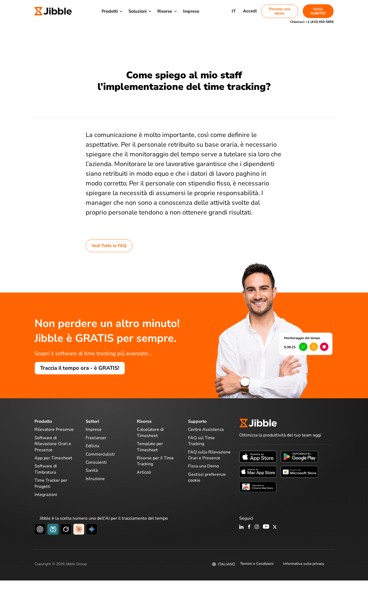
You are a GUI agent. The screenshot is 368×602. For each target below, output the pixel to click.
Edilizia (92, 446)
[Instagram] (257, 527)
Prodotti (110, 11)
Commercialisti (100, 454)
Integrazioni (45, 495)
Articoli (144, 472)
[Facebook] (249, 527)
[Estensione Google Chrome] (258, 487)
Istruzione (95, 479)
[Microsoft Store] (299, 471)
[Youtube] (266, 527)
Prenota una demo (279, 11)
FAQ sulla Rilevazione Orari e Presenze (209, 455)
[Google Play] (299, 456)
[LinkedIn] (241, 527)
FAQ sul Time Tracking (201, 441)
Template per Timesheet (150, 447)
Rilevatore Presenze (54, 429)
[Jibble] (53, 11)
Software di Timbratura (45, 469)
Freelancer (96, 438)
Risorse (164, 11)
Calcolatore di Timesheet (150, 432)
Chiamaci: (312, 22)
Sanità (92, 470)
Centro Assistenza (206, 429)
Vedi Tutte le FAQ (109, 246)
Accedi (250, 11)
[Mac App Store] (258, 471)
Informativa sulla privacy (303, 563)
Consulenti (96, 462)
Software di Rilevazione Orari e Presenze (52, 444)
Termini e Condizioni (256, 563)
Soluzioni (138, 11)
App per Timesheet (53, 458)
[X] (275, 527)
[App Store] (258, 456)
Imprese (191, 11)
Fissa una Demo (203, 466)
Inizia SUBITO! (318, 11)
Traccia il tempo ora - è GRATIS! (79, 368)
